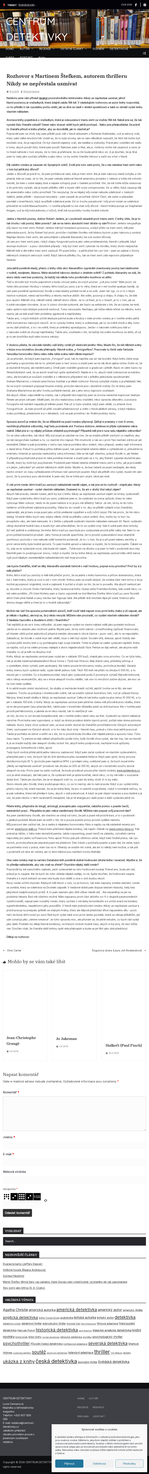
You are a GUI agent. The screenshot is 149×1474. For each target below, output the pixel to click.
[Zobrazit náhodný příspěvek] (144, 53)
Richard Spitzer (31, 91)
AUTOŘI (25, 48)
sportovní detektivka (57, 1353)
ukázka (127, 1352)
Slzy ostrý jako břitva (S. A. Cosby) (24, 1287)
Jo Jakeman (66, 1038)
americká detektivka (76, 1309)
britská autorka (85, 1317)
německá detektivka (71, 1337)
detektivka (125, 1317)
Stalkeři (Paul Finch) (124, 1045)
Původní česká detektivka (47, 1343)
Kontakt (99, 1416)
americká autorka (42, 1310)
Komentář (11, 1092)
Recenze (82, 1407)
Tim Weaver (116, 1353)
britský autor (105, 1317)
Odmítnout (99, 1463)
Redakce (98, 1407)
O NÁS (10, 57)
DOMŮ (10, 48)
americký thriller (133, 1310)
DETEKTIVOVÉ (119, 48)
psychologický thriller (107, 1337)
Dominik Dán (73, 1323)
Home (80, 1398)
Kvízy (42, 57)
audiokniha (66, 1317)
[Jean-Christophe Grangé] (25, 972)
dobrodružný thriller (54, 1323)
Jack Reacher (85, 1331)
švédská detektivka (113, 1362)
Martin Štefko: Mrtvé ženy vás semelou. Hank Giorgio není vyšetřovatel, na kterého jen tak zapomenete (65, 1281)
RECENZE (45, 48)
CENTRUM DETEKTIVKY (40, 1462)
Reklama (83, 1416)
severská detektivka (108, 1343)
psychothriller (16, 1343)
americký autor (110, 1310)
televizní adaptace (80, 1352)
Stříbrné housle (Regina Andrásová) (24, 1269)
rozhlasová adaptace (75, 1343)
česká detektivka (56, 1361)
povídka (87, 1337)
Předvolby (129, 1463)
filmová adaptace (107, 1323)
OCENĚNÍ (98, 48)
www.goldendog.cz (128, 770)
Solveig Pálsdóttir (13, 1275)
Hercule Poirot (26, 1330)
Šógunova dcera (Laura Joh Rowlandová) (117, 950)
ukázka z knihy (19, 1361)
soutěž (39, 1352)
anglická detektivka (20, 1317)
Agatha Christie (15, 1310)
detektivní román (12, 1323)
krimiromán (21, 1337)
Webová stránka (14, 1172)
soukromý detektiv (22, 1353)
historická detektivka (57, 1329)
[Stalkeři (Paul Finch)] (124, 972)
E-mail (8, 1154)
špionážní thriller (87, 1362)
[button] (31, 48)
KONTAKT (26, 57)
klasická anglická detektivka (112, 1330)
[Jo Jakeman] (75, 972)
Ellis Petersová (88, 1323)
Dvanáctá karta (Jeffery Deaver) (28, 4)
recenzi (43, 98)
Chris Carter (14, 950)
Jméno (9, 1137)
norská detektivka (50, 1337)
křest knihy (35, 1337)
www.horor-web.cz (26, 828)
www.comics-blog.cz (121, 828)
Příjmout (69, 1463)
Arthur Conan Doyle (49, 1318)
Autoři (93, 1398)
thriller (102, 1352)
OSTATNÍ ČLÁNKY (72, 48)
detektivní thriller (31, 1323)
